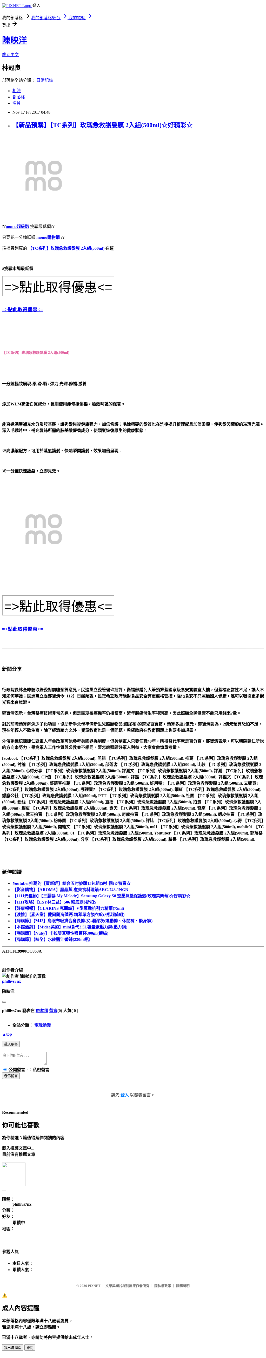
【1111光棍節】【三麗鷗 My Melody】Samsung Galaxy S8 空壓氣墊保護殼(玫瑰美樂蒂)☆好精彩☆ (101, 896)
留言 (53, 1010)
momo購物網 (48, 237)
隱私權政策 (162, 1286)
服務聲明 (183, 1286)
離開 (29, 1348)
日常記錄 (44, 80)
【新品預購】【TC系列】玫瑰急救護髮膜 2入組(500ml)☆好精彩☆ (102, 125)
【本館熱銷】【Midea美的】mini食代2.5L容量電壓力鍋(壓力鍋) (69, 927)
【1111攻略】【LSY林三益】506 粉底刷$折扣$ (54, 902)
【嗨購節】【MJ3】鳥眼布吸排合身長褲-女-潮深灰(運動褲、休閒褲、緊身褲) (82, 921)
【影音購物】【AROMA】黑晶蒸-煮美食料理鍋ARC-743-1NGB (70, 889)
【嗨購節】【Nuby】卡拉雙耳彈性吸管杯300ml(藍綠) (60, 933)
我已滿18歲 (12, 1348)
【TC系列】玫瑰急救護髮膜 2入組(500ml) (66, 248)
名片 (16, 103)
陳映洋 (14, 40)
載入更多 (11, 1044)
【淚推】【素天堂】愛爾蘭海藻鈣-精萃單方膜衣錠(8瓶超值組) (68, 914)
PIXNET (94, 1286)
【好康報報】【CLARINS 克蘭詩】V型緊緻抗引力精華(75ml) (68, 908)
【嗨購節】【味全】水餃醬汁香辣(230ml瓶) (51, 939)
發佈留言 (11, 1076)
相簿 (16, 91)
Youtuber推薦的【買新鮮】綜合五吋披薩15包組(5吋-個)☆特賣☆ (71, 883)
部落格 (18, 97)
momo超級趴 (17, 226)
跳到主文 (10, 54)
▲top (7, 1034)
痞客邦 (42, 1010)
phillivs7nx (11, 981)
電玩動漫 (42, 1025)
